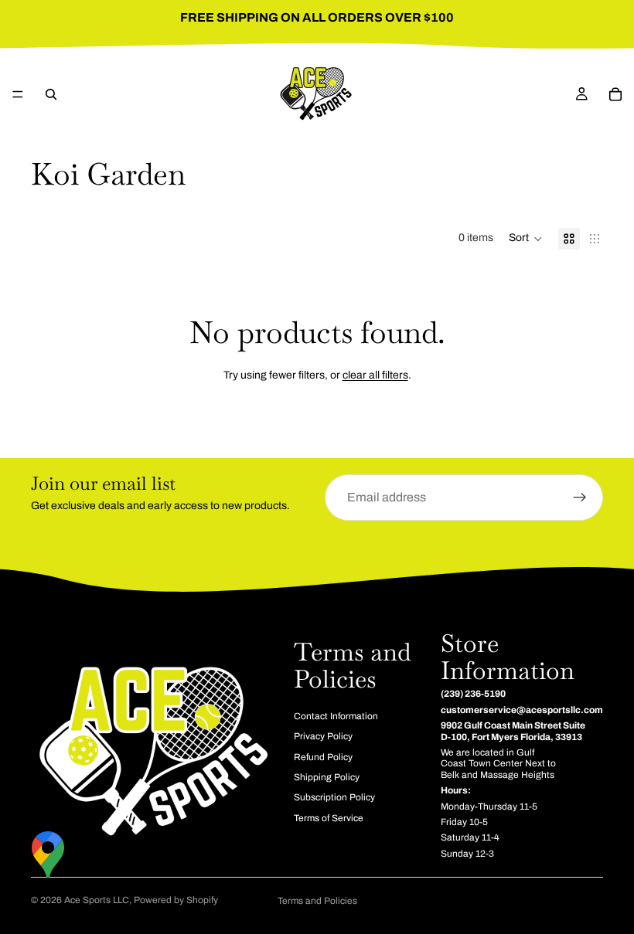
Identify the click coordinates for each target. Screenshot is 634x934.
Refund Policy (323, 757)
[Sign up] (580, 497)
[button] (526, 239)
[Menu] (18, 94)
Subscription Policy (334, 798)
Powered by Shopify (176, 900)
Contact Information (336, 716)
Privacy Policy (323, 737)
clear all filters (375, 375)
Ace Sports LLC (96, 900)
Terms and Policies (317, 900)
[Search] (51, 94)
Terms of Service (328, 818)
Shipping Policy (327, 777)
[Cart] (615, 94)
